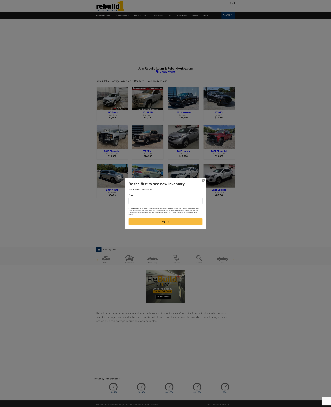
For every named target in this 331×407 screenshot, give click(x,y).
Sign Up (165, 221)
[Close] (203, 180)
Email (131, 195)
